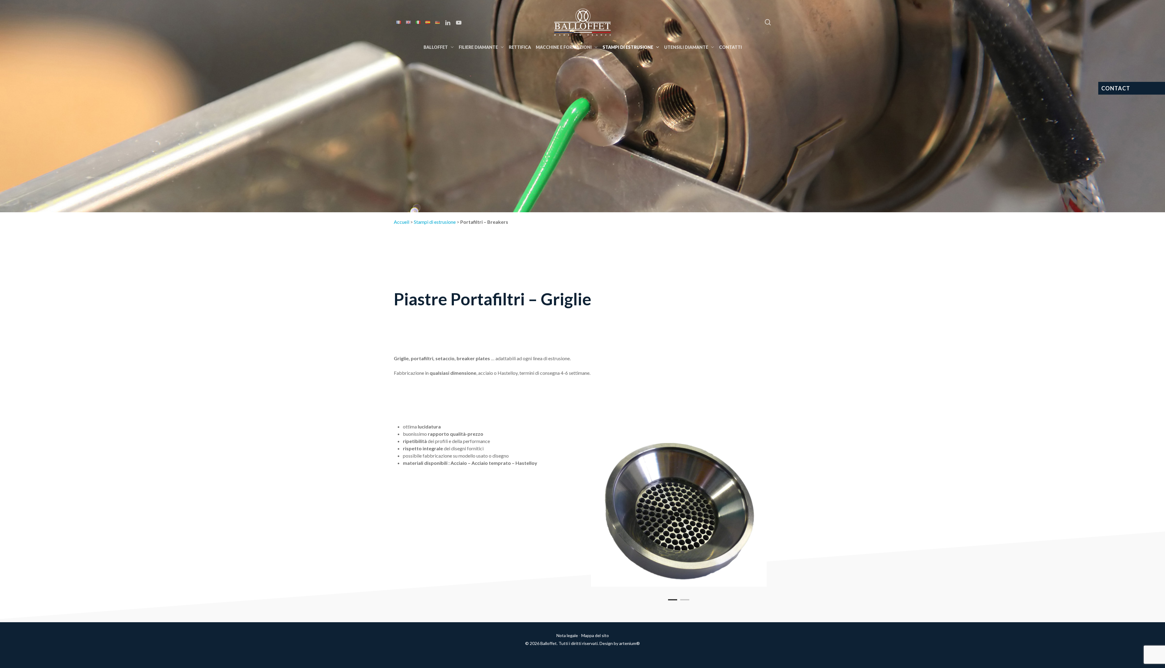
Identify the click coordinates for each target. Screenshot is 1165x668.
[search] (768, 22)
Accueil (401, 222)
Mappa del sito (595, 635)
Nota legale (567, 635)
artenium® (629, 643)
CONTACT (1115, 88)
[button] (1153, 3)
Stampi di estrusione (435, 222)
